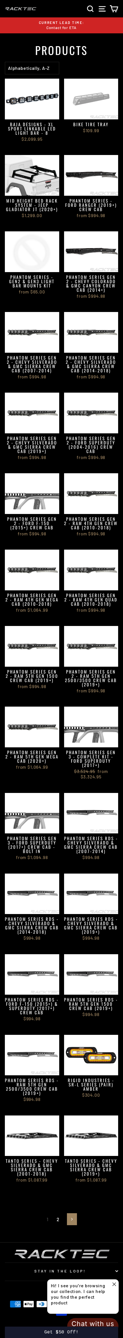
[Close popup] (113, 1284)
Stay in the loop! (60, 1271)
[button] (61, 1332)
